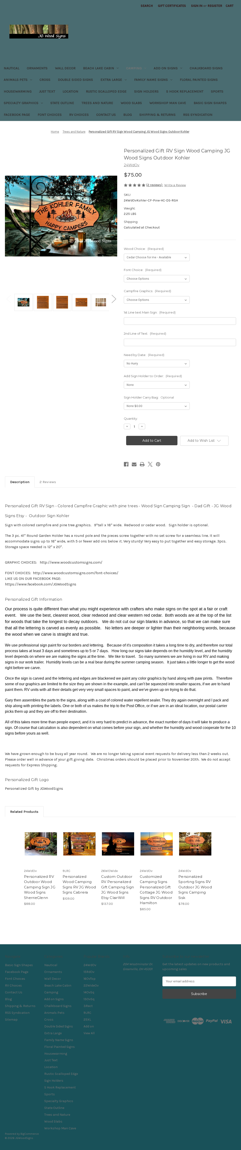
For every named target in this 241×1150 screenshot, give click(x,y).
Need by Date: (144, 355)
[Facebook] (126, 464)
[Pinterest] (158, 464)
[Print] (142, 464)
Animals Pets (16, 79)
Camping (134, 68)
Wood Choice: (144, 249)
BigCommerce (29, 1133)
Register (215, 6)
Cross (45, 79)
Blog (127, 114)
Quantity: (131, 418)
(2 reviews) (154, 185)
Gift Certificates (172, 6)
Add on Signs (166, 68)
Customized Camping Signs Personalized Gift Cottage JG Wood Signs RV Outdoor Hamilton (156, 889)
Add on (89, 1026)
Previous (8, 299)
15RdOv (89, 972)
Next (113, 299)
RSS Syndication (198, 114)
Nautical (11, 68)
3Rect (88, 1006)
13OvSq (89, 999)
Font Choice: (142, 270)
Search (147, 6)
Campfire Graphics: (147, 291)
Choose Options (41, 848)
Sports (217, 91)
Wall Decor (65, 68)
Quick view (37, 838)
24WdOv (90, 965)
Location (70, 91)
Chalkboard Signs (206, 68)
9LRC (87, 1013)
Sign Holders (146, 91)
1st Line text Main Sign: (150, 312)
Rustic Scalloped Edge (106, 91)
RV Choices (79, 114)
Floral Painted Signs (199, 79)
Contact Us (106, 114)
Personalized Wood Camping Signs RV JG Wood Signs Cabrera (79, 884)
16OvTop (90, 979)
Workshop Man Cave (167, 103)
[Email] (134, 464)
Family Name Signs (151, 79)
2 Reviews (48, 482)
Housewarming (18, 91)
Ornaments (37, 68)
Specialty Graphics (21, 103)
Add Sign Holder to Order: (153, 376)
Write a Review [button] (175, 185)
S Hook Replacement (184, 91)
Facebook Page (17, 114)
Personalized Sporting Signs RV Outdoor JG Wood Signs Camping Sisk (195, 887)
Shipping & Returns (157, 114)
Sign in (196, 6)
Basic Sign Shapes (210, 103)
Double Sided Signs (75, 79)
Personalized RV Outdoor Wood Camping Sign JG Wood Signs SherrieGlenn (39, 887)
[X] (150, 464)
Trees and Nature (97, 103)
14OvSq (89, 992)
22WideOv (91, 985)
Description (19, 482)
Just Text (47, 91)
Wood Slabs (131, 103)
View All (89, 1033)
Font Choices (50, 114)
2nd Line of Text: (145, 333)
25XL (87, 1020)
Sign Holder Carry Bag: (149, 397)
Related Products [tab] (24, 811)
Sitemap (11, 1020)
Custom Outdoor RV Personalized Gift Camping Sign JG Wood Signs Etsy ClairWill (117, 887)
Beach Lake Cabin (98, 68)
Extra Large (111, 79)
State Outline (62, 103)
